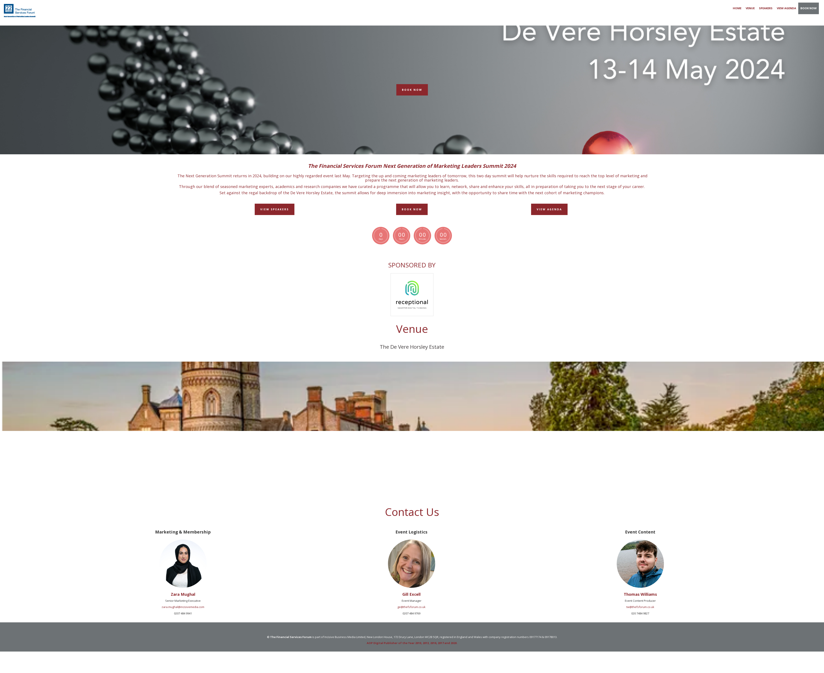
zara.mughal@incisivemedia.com (183, 607)
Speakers (765, 8)
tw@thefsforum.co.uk (640, 607)
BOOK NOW (808, 8)
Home (737, 8)
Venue (750, 8)
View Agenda (786, 8)
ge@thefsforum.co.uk (411, 607)
